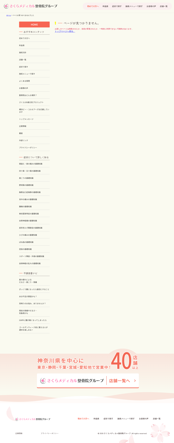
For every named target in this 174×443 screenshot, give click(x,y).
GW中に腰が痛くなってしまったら (33, 320)
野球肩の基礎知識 (26, 185)
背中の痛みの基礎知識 (28, 199)
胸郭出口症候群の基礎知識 (30, 192)
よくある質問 (24, 81)
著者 (21, 133)
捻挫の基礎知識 (25, 249)
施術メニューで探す (134, 6)
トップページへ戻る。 (65, 31)
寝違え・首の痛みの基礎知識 (30, 164)
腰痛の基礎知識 (25, 206)
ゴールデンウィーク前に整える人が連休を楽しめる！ (33, 328)
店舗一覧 (164, 6)
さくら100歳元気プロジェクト (31, 102)
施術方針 (22, 52)
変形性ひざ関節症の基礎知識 (30, 228)
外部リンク (23, 140)
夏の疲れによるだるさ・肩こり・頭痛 (28, 280)
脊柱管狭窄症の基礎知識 (29, 213)
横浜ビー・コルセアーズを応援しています (34, 110)
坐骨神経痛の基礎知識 (28, 220)
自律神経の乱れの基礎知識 (30, 263)
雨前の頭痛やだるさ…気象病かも (28, 311)
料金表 (105, 6)
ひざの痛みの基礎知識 (28, 235)
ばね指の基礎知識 (26, 242)
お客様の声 (151, 6)
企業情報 (22, 126)
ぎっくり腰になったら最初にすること (34, 289)
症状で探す (117, 6)
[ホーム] (30, 6)
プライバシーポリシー (28, 147)
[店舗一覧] (88, 380)
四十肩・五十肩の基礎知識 (30, 171)
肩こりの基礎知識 (26, 178)
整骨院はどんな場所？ (28, 95)
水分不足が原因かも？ (28, 296)
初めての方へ (24, 38)
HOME (34, 24)
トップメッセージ (26, 119)
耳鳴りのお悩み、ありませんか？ (32, 303)
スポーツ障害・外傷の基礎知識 (31, 256)
